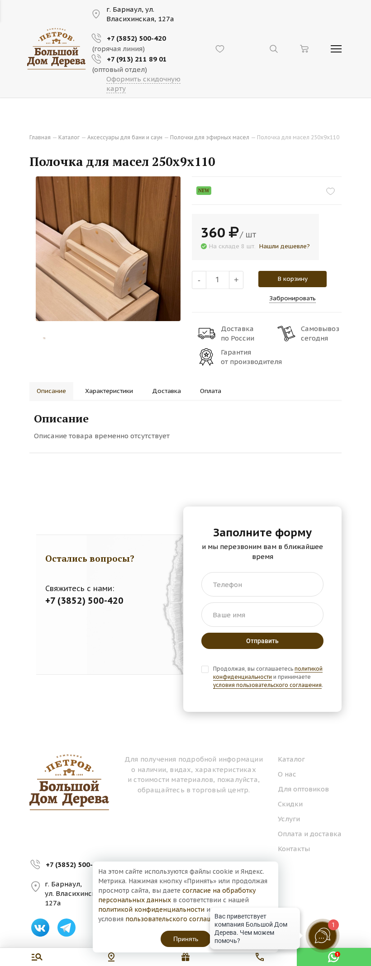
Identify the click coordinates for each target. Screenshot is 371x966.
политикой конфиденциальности (151, 909)
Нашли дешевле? (284, 246)
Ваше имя (229, 615)
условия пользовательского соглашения (267, 685)
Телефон (227, 584)
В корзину (293, 279)
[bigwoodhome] (56, 48)
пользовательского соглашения (176, 919)
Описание (51, 391)
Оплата (210, 391)
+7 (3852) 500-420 (75, 864)
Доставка (166, 391)
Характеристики (109, 391)
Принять (185, 938)
